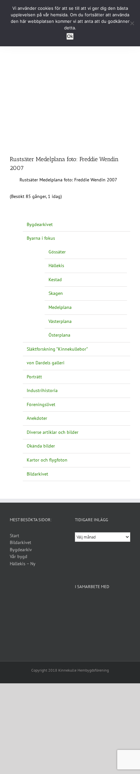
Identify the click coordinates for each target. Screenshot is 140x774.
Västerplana (60, 321)
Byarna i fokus (41, 238)
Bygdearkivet (40, 224)
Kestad (55, 279)
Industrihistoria (42, 390)
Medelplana (60, 307)
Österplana (59, 335)
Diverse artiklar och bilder (52, 432)
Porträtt (34, 377)
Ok (70, 36)
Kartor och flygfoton (47, 460)
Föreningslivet (41, 404)
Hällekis (56, 265)
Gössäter (57, 252)
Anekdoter (37, 418)
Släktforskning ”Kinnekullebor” (57, 349)
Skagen (56, 293)
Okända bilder (41, 446)
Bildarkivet (37, 474)
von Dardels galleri (45, 363)
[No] (132, 23)
